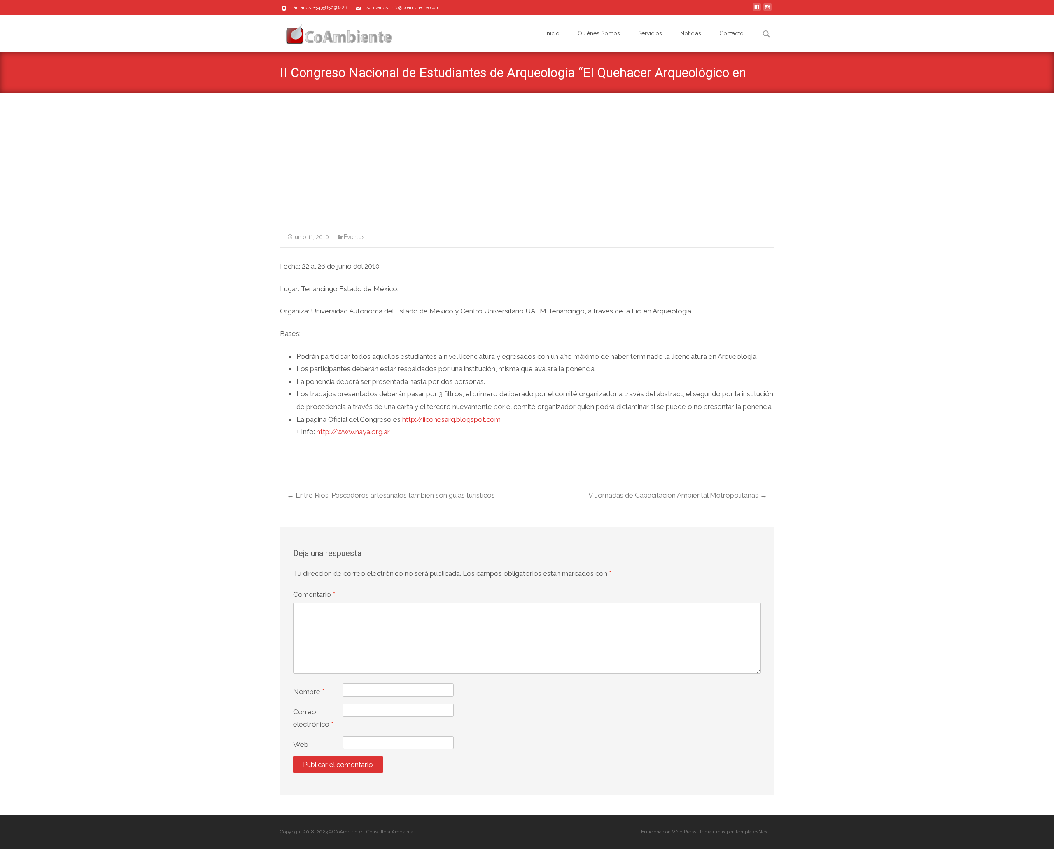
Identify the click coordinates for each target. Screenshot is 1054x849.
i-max (720, 832)
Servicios (650, 33)
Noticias (690, 33)
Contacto (731, 33)
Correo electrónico (313, 718)
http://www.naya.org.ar (353, 432)
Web (300, 744)
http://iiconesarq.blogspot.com (451, 419)
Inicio (553, 33)
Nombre (308, 692)
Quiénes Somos (599, 33)
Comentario (314, 594)
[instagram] (767, 10)
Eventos (354, 237)
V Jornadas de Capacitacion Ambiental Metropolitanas (677, 495)
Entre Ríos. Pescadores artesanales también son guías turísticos (391, 495)
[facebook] (757, 10)
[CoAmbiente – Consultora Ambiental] (331, 31)
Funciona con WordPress (669, 832)
